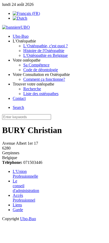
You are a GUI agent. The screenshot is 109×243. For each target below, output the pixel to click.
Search (18, 107)
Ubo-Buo (28, 218)
